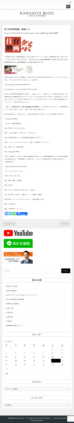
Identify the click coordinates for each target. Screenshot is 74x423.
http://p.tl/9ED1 (11, 119)
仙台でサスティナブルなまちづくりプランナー (22, 295)
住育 (51, 33)
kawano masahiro (28, 33)
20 (34, 361)
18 (16, 361)
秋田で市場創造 (11, 291)
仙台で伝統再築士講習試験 (15, 299)
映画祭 (56, 33)
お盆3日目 (9, 312)
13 (34, 357)
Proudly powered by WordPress (38, 418)
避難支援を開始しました (14, 325)
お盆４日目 (10, 308)
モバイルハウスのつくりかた (18, 80)
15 (52, 357)
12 (25, 357)
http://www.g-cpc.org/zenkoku (16, 166)
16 (62, 357)
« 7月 (6, 374)
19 (25, 361)
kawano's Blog (37, 13)
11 (15, 357)
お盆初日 (9, 321)
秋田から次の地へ (12, 286)
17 (6, 361)
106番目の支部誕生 (12, 304)
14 (43, 357)
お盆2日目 (9, 317)
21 (43, 361)
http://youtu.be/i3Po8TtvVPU (20, 84)
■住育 (43, 33)
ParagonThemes (37, 420)
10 (6, 357)
